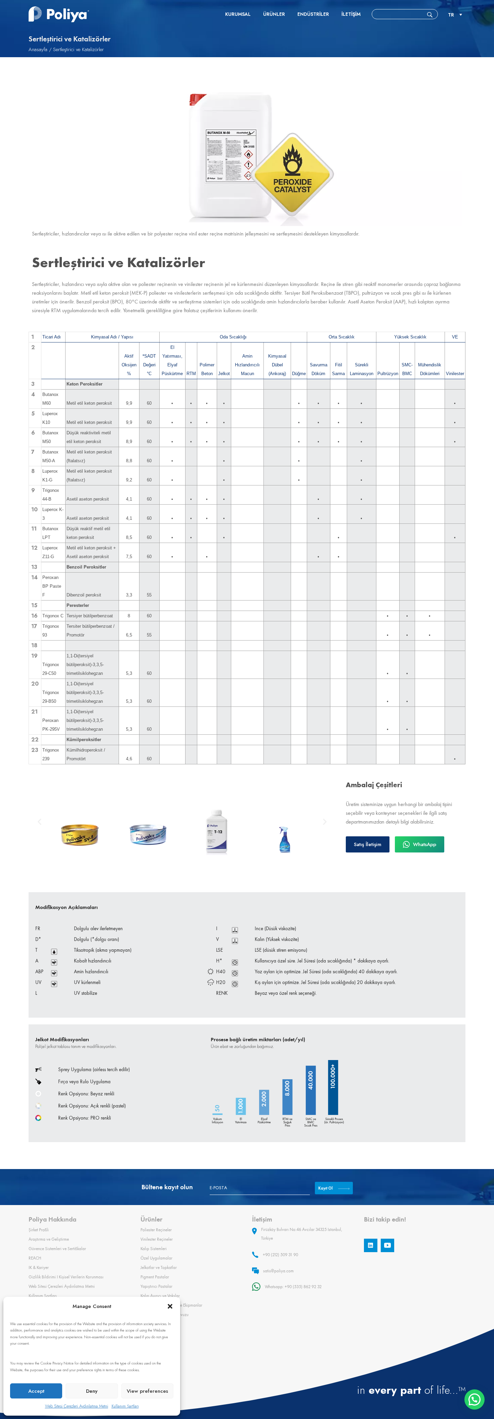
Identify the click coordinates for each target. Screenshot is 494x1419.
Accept (36, 1391)
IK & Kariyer (39, 1267)
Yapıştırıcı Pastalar (156, 1286)
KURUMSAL (238, 14)
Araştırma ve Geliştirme (49, 1239)
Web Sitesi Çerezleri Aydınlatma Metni (76, 1406)
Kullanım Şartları (125, 1406)
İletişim (351, 14)
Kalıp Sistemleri (153, 1248)
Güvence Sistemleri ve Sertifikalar (57, 1248)
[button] (170, 1306)
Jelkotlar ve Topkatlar (158, 1267)
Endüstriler (313, 14)
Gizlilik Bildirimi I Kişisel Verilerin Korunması (66, 1276)
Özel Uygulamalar (156, 1258)
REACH (35, 1258)
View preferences (147, 1391)
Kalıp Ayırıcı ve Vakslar (160, 1295)
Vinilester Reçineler (156, 1239)
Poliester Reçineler (156, 1229)
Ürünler (274, 14)
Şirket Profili (39, 1229)
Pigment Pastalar (154, 1276)
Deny (91, 1391)
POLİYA (59, 14)
